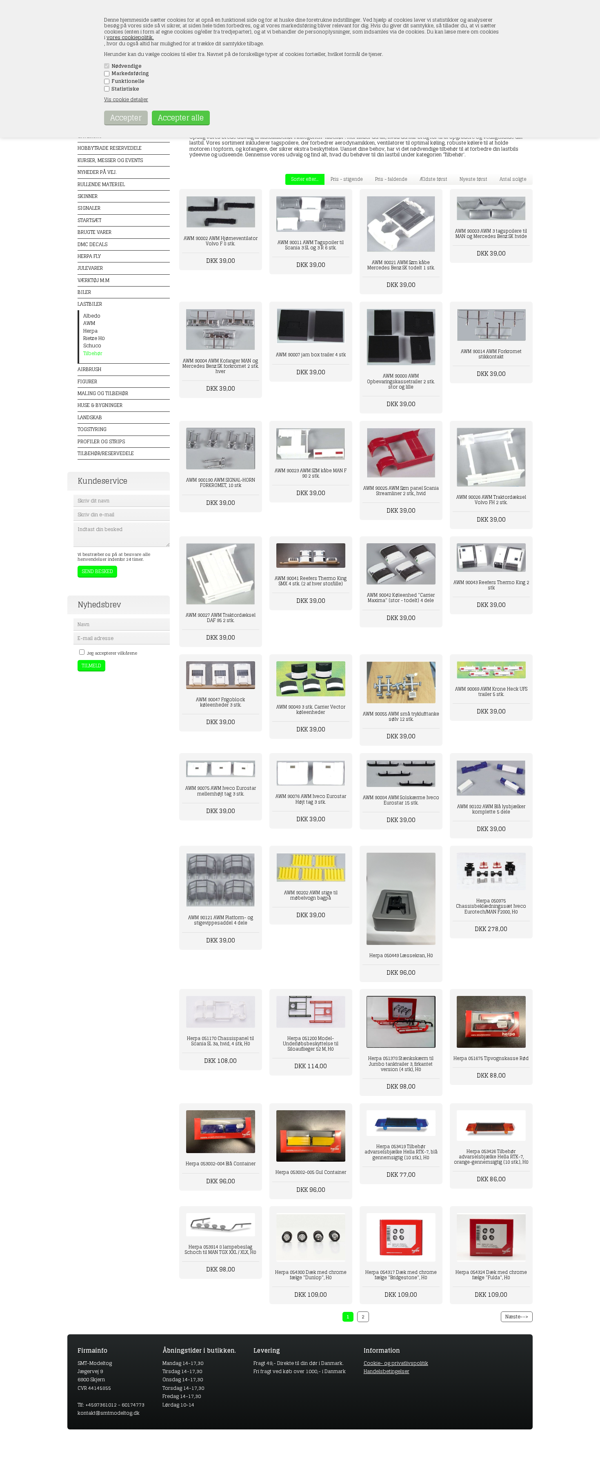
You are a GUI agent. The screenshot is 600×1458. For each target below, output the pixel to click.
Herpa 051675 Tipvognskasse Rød (491, 1058)
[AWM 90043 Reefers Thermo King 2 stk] (491, 557)
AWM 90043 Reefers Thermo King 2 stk (491, 585)
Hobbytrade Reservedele (110, 148)
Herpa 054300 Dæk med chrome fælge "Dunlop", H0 (311, 1275)
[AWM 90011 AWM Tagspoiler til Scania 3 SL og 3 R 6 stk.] (310, 214)
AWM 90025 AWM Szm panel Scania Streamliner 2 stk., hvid (401, 491)
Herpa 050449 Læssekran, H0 (401, 955)
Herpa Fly (89, 256)
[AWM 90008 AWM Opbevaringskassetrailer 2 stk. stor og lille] (401, 337)
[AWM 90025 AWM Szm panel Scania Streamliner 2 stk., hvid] (401, 453)
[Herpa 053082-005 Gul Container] (310, 1136)
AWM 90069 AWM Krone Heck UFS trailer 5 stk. (491, 691)
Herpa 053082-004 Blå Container (221, 1164)
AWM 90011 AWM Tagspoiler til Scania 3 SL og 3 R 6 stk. (311, 245)
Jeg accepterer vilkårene (112, 653)
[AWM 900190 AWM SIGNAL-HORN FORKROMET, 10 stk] (220, 449)
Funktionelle (127, 81)
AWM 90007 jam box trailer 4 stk (311, 355)
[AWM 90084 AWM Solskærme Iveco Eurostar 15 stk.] (401, 773)
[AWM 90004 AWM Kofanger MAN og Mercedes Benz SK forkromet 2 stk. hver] (220, 329)
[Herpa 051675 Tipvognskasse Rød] (491, 1022)
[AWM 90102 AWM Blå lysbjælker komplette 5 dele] (491, 778)
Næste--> (516, 1316)
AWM (89, 323)
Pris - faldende (391, 179)
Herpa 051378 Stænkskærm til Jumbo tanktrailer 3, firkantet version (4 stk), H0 (400, 1063)
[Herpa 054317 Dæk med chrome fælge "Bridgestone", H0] (401, 1237)
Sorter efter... (304, 179)
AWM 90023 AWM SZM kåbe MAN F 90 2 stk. (311, 473)
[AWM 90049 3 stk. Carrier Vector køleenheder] (310, 678)
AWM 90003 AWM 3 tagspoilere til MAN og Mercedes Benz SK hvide (491, 233)
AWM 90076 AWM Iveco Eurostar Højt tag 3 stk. (311, 799)
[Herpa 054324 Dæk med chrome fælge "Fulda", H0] (491, 1237)
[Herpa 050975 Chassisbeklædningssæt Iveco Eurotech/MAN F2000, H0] (491, 871)
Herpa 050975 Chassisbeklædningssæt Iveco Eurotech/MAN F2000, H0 (491, 906)
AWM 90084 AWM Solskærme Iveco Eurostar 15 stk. (401, 800)
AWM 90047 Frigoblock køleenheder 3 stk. (220, 702)
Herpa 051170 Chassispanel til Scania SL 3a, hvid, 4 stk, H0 (220, 1041)
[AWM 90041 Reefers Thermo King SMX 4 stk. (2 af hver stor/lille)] (310, 555)
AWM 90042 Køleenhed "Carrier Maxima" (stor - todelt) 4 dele (401, 598)
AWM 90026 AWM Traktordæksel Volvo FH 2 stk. (491, 500)
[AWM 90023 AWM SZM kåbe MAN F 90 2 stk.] (310, 444)
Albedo (91, 316)
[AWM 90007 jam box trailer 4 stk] (310, 326)
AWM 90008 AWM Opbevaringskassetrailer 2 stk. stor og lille (401, 381)
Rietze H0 (93, 338)
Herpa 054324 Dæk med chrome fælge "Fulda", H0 (491, 1275)
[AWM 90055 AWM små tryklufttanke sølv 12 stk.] (401, 682)
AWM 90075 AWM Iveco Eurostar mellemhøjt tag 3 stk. (220, 791)
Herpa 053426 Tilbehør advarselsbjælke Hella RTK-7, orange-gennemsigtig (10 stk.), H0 (491, 1156)
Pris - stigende (347, 179)
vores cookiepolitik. (130, 37)
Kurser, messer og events (110, 160)
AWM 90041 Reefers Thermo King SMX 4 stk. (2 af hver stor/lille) (311, 581)
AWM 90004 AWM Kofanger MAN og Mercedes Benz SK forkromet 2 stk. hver (220, 366)
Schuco (92, 345)
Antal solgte (513, 179)
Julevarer (90, 268)
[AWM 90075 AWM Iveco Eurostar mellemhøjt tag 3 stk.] (220, 769)
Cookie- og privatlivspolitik (396, 1363)
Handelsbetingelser (386, 1371)
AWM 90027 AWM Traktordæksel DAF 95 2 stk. (221, 618)
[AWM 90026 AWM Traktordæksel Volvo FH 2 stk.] (491, 457)
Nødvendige (126, 66)
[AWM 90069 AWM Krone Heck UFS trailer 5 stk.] (491, 669)
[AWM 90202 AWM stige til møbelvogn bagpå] (310, 867)
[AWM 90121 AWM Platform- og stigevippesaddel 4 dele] (220, 880)
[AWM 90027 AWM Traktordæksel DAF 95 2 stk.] (220, 574)
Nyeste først (473, 179)
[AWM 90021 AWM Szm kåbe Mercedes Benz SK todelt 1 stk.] (401, 223)
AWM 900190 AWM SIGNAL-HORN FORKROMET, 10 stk (220, 482)
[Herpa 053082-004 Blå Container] (220, 1132)
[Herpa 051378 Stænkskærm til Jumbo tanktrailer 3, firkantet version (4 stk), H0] (401, 1022)
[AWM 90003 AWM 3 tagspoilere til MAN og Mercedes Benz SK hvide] (491, 208)
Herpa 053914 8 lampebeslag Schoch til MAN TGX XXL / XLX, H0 (220, 1249)
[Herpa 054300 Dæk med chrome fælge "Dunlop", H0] (310, 1237)
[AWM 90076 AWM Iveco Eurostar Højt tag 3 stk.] (310, 773)
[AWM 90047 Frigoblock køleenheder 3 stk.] (220, 675)
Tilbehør (92, 353)
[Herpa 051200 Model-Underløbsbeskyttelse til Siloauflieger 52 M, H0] (310, 1011)
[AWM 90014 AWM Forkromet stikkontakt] (491, 325)
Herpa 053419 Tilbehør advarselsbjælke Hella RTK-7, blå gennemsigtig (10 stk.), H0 (401, 1151)
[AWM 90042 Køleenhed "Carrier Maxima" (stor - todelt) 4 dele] (401, 564)
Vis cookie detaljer (126, 99)
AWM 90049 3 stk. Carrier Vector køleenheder (310, 709)
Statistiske (125, 89)
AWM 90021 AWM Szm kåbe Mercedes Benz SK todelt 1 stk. (401, 265)
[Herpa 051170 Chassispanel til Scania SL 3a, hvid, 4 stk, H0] (220, 1011)
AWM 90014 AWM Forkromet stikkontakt (491, 354)
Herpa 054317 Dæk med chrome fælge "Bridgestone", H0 (401, 1275)
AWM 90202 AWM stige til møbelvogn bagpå (311, 895)
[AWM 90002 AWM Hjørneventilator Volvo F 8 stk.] (220, 211)
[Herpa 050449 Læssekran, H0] (401, 899)
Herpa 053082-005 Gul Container (311, 1172)
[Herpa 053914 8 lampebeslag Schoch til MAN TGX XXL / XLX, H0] (220, 1224)
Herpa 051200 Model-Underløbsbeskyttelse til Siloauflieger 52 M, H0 (310, 1043)
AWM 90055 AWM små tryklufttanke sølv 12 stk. (401, 716)
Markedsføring (130, 73)
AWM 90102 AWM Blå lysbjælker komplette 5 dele (491, 809)
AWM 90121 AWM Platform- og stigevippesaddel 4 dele (220, 920)
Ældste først (433, 179)
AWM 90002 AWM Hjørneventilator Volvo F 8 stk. (221, 241)
